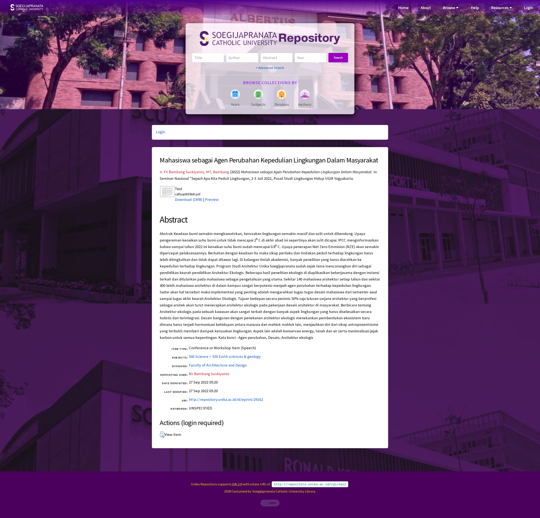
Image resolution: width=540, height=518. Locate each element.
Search (338, 57)
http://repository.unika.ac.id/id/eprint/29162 (226, 399)
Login (528, 7)
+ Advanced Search (270, 67)
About (426, 7)
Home (403, 7)
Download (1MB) (188, 199)
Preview (212, 199)
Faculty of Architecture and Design (218, 365)
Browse (449, 7)
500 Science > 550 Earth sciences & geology (225, 356)
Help (475, 7)
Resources (500, 7)
